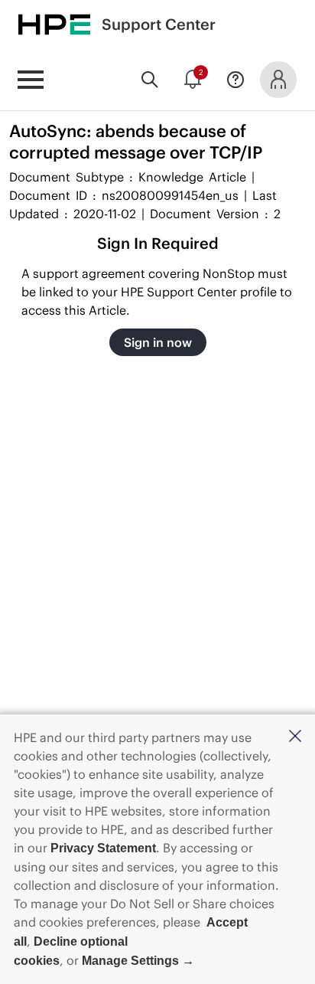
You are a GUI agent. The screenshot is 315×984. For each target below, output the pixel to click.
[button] (295, 737)
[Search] (150, 79)
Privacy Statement (103, 848)
